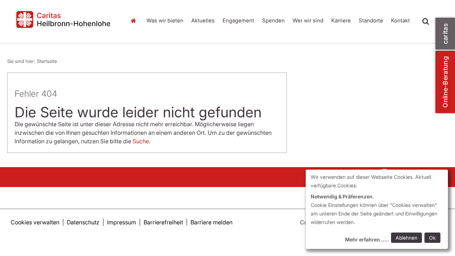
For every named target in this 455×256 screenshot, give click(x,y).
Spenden (273, 20)
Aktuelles (203, 20)
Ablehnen (406, 238)
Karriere (341, 20)
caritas (445, 33)
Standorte (371, 20)
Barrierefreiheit (163, 222)
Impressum (121, 222)
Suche (141, 141)
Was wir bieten (164, 20)
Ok (432, 238)
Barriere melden (211, 222)
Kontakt (400, 20)
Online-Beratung (445, 82)
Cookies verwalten (35, 222)
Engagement (238, 20)
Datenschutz (83, 222)
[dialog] (377, 209)
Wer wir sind (308, 20)
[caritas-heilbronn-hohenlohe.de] (63, 19)
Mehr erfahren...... (367, 239)
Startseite (135, 20)
